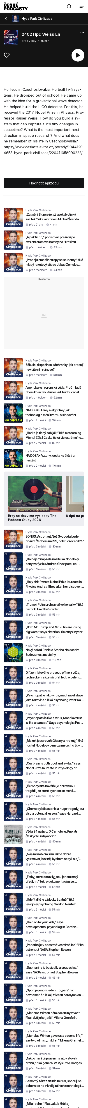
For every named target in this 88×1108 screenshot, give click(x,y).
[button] (69, 6)
